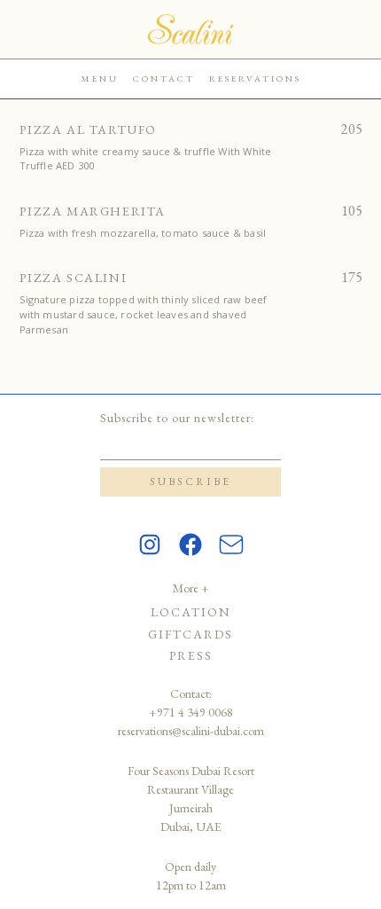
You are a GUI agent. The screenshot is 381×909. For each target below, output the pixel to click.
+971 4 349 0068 (191, 712)
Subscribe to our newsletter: (177, 418)
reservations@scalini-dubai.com (191, 731)
